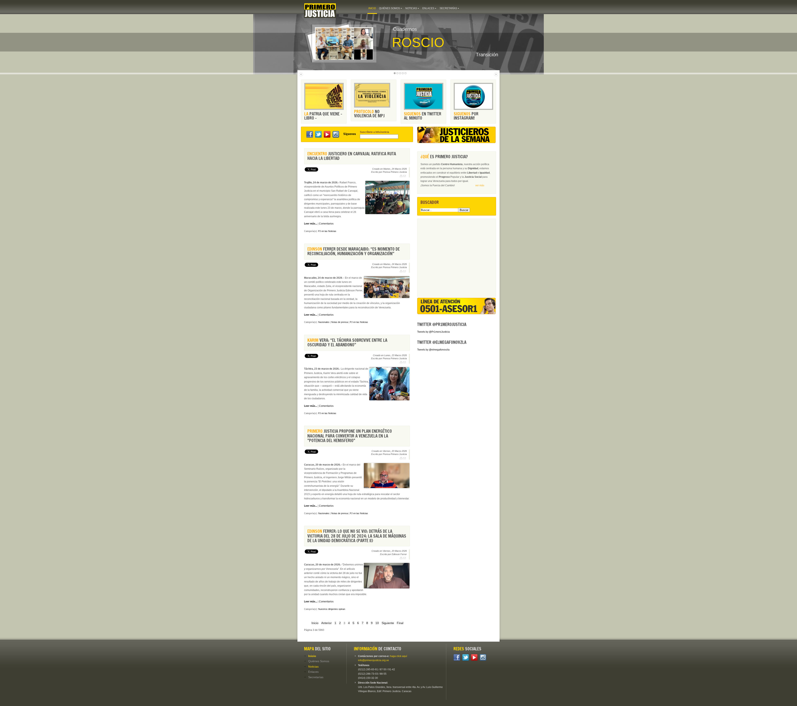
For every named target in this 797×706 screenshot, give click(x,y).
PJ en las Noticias (327, 231)
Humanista (430, 42)
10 (377, 623)
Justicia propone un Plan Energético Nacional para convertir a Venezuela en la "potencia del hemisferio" (349, 436)
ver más (479, 185)
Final (400, 623)
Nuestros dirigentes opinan (331, 609)
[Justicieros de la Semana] (456, 142)
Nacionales (323, 322)
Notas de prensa (339, 322)
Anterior (326, 623)
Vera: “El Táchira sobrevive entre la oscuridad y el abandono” (347, 342)
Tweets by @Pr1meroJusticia (433, 331)
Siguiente (388, 623)
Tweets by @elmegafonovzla (433, 349)
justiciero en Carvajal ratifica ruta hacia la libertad (351, 156)
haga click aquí (398, 656)
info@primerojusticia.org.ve (373, 660)
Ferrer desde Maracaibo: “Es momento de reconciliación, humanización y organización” (353, 251)
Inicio (315, 623)
